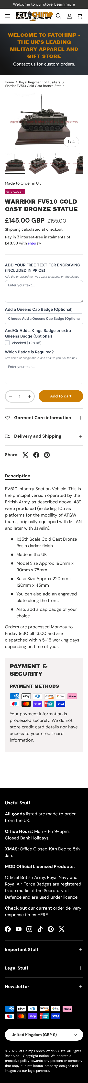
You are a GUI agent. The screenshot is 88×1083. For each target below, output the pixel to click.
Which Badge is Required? (29, 351)
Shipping (13, 229)
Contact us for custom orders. (44, 64)
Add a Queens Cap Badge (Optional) (39, 309)
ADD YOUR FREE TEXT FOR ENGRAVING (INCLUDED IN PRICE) (42, 268)
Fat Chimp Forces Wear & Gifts (41, 1051)
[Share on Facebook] (36, 455)
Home (9, 82)
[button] (80, 16)
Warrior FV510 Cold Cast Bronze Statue (35, 86)
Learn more (64, 4)
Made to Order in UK (23, 183)
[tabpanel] (44, 568)
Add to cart (61, 396)
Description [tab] (17, 476)
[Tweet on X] (25, 455)
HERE (42, 915)
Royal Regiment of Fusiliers (39, 82)
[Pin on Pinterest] (47, 455)
